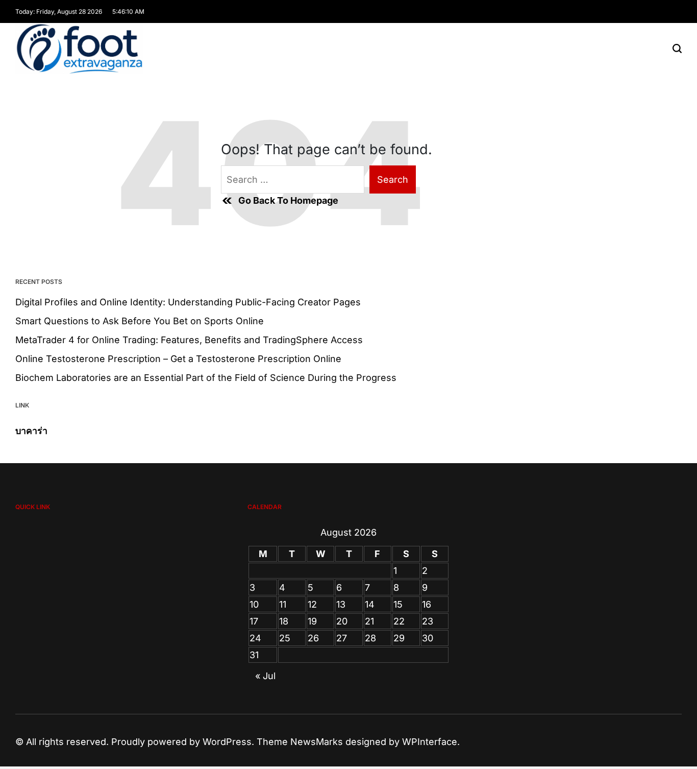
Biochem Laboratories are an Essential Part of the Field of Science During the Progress (205, 377)
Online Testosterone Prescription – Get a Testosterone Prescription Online (178, 358)
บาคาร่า (31, 430)
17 (254, 621)
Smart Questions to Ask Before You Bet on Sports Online (139, 321)
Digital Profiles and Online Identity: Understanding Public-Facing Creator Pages (188, 302)
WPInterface (429, 741)
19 (312, 621)
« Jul (265, 675)
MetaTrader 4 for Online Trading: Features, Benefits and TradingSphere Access (189, 339)
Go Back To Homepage (288, 200)
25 (284, 638)
